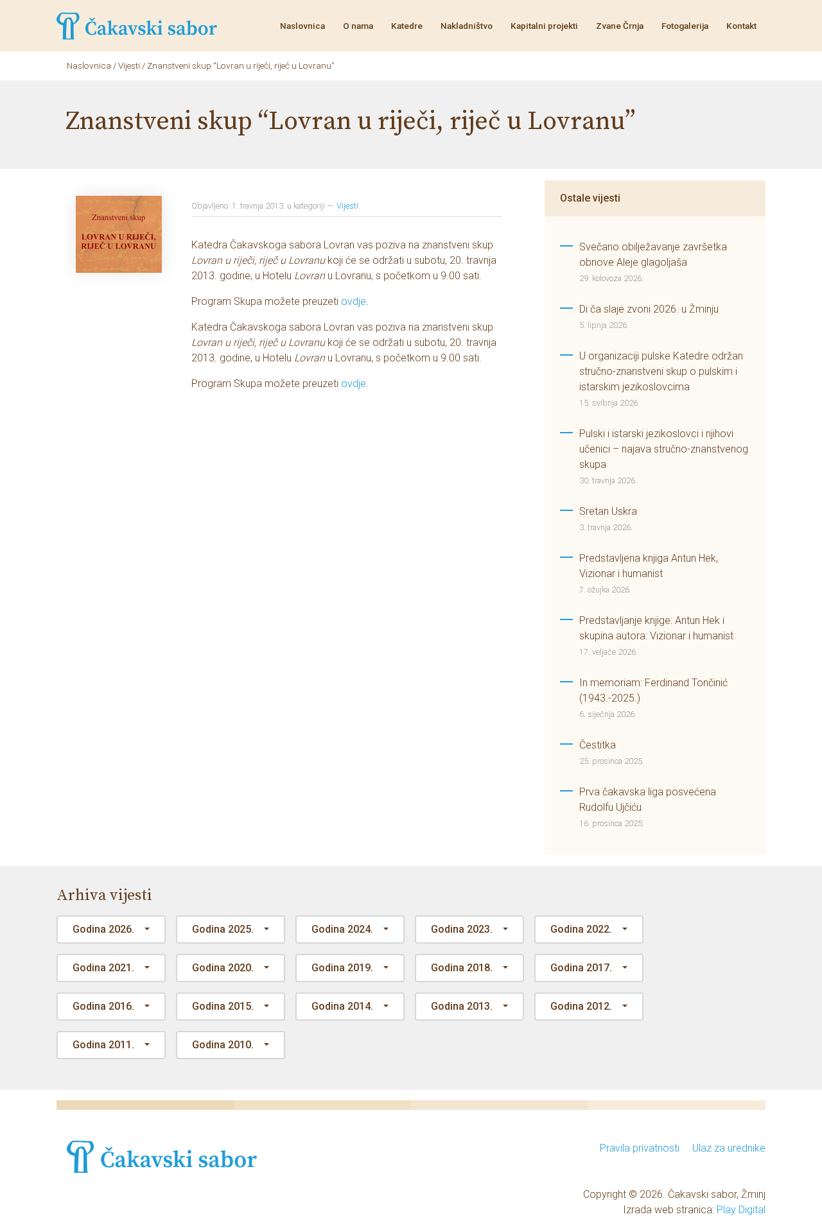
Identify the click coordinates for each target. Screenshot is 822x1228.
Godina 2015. (223, 1006)
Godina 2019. (342, 968)
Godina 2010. (223, 1045)
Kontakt (741, 26)
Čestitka (597, 745)
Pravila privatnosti (639, 1148)
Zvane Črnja (619, 26)
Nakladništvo (467, 26)
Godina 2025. (223, 929)
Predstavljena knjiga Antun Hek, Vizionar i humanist (648, 566)
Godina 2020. (223, 968)
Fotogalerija (684, 26)
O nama (358, 26)
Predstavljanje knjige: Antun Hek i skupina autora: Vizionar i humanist (656, 628)
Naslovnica (302, 26)
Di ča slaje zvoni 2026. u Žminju (649, 309)
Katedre (407, 26)
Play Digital (741, 1210)
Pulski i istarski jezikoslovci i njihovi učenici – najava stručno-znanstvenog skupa (663, 449)
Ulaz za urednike (728, 1148)
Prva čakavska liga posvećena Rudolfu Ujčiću (647, 799)
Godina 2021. (103, 968)
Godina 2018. (462, 968)
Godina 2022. (581, 929)
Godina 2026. (103, 929)
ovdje (353, 301)
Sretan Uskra (608, 511)
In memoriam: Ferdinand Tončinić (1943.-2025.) (653, 690)
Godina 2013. (462, 1006)
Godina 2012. (581, 1006)
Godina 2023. (462, 929)
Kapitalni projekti (544, 26)
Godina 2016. (103, 1006)
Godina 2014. (342, 1006)
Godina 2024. (342, 929)
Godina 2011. (103, 1045)
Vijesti (347, 206)
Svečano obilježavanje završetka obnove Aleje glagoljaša (653, 254)
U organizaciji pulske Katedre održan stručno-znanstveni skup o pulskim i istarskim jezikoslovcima (661, 371)
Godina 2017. (581, 968)
